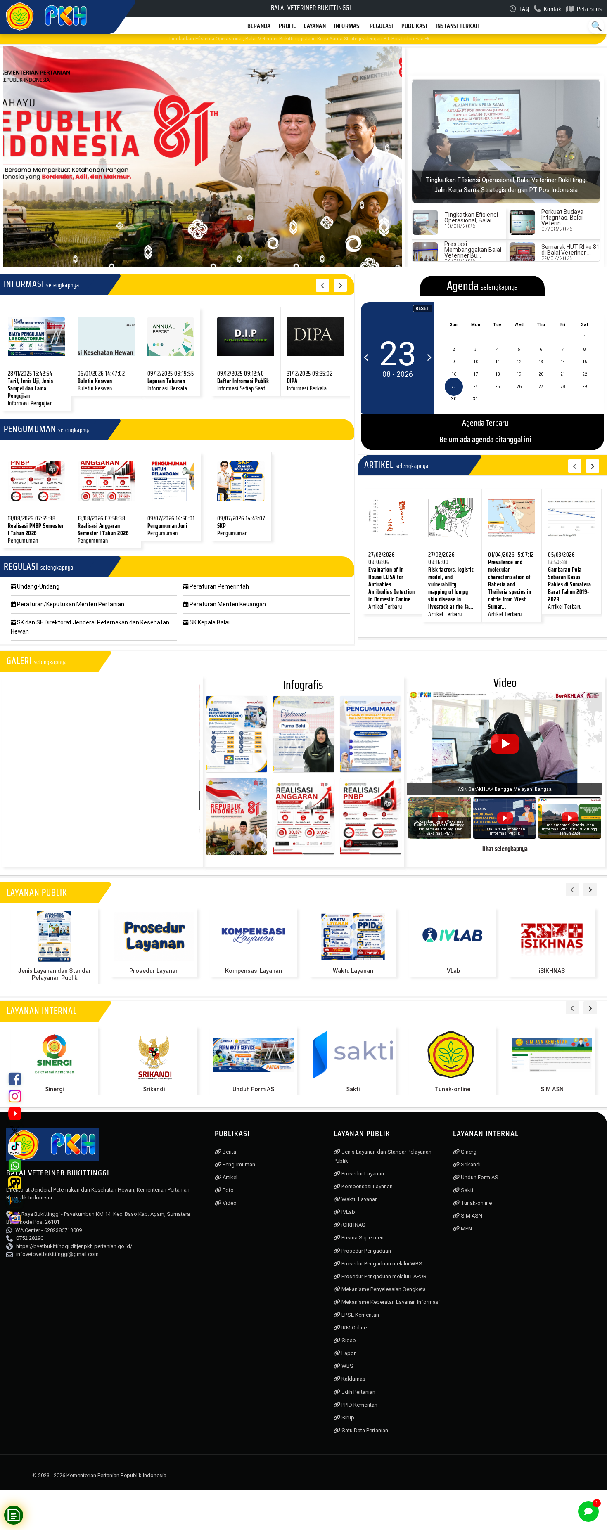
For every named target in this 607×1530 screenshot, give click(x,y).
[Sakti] (352, 1055)
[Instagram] (14, 1096)
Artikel (229, 1177)
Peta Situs (589, 9)
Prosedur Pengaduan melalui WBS (381, 1263)
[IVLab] (452, 936)
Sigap (348, 1340)
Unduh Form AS (253, 1089)
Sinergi (54, 1089)
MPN (466, 1228)
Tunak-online (452, 1089)
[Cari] (596, 26)
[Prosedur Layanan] (153, 936)
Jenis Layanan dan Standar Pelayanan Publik (54, 974)
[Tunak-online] (452, 1055)
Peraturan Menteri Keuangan (227, 604)
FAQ (523, 9)
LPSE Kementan (359, 1315)
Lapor (348, 1353)
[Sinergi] (54, 1055)
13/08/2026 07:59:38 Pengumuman (36, 529)
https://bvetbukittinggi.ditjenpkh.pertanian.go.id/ (74, 1246)
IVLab (452, 970)
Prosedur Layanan (154, 970)
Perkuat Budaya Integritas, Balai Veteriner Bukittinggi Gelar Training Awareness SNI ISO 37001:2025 (286, 39)
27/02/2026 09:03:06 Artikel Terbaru (391, 580)
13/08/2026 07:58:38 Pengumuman (103, 529)
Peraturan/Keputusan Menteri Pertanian (70, 604)
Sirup (347, 1417)
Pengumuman (238, 1164)
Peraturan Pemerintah (218, 586)
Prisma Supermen (362, 1237)
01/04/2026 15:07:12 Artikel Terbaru (511, 584)
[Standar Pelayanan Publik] (14, 1182)
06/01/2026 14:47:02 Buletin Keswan (101, 381)
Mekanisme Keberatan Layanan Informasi (390, 1302)
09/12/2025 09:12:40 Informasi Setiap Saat (243, 381)
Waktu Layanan (353, 970)
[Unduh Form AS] (253, 1055)
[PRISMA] (14, 1200)
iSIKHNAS (552, 970)
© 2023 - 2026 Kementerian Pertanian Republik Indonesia (99, 1475)
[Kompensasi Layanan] (253, 936)
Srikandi (154, 1089)
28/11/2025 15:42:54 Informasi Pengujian (30, 388)
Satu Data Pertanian (364, 1430)
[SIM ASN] (551, 1055)
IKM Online (353, 1327)
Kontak (552, 9)
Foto (227, 1190)
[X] (14, 1130)
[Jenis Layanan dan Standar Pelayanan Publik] (54, 936)
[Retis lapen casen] (36, 336)
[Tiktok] (14, 1148)
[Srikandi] (153, 1055)
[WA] (14, 1165)
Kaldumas (352, 1379)
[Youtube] (14, 1113)
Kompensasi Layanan (253, 970)
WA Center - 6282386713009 (48, 1230)
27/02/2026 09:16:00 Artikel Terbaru (451, 584)
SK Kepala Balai (209, 622)
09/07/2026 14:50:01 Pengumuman (171, 526)
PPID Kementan (358, 1405)
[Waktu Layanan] (352, 936)
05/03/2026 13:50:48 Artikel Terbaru (569, 580)
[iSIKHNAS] (551, 936)
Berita (228, 1152)
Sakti (353, 1089)
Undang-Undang (37, 586)
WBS (346, 1366)
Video (229, 1203)
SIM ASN (552, 1089)
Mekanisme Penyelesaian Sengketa (383, 1289)
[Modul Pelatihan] (14, 1217)
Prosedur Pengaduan (365, 1251)
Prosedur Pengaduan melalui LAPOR (383, 1276)
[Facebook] (14, 1078)
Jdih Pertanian (357, 1392)
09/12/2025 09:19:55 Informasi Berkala (170, 381)
